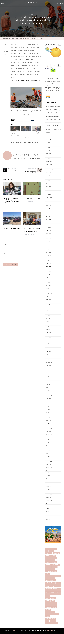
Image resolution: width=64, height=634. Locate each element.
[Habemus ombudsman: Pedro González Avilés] (36, 128)
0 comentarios (38, 29)
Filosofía (54, 562)
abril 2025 (48, 183)
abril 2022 (48, 282)
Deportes (53, 555)
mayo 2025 (48, 180)
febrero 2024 (48, 222)
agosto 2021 (48, 304)
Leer (18, 205)
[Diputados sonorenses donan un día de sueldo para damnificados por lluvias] (15, 128)
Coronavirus (48, 553)
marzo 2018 (48, 417)
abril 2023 (48, 249)
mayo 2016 (48, 478)
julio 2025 (48, 175)
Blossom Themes (50, 630)
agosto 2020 (48, 337)
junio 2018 (48, 409)
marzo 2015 (48, 516)
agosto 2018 (48, 403)
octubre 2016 (48, 464)
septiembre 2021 (49, 302)
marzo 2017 (48, 450)
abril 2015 (48, 514)
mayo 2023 (48, 246)
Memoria (47, 596)
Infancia (47, 573)
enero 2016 (48, 489)
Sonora (47, 616)
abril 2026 (48, 150)
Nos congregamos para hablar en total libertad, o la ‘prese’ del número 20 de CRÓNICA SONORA (53, 125)
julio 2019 (48, 373)
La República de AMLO (50, 582)
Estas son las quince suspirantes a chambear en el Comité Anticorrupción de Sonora (32, 230)
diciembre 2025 (49, 161)
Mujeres (47, 600)
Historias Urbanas (50, 569)
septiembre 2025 (49, 169)
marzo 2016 (48, 483)
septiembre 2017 (49, 434)
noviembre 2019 (49, 362)
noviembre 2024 (49, 197)
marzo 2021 (48, 318)
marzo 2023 (48, 252)
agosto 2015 (48, 503)
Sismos (36, 142)
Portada (9, 3)
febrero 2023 (48, 255)
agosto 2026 (48, 139)
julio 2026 (48, 142)
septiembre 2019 (49, 368)
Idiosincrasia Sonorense (51, 571)
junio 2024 (48, 211)
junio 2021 (48, 310)
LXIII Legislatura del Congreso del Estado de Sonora (52, 586)
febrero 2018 (48, 420)
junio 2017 (48, 442)
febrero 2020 (48, 354)
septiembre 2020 (49, 335)
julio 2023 (48, 241)
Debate (47, 555)
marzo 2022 (48, 285)
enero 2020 (48, 357)
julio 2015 (47, 505)
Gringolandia (56, 564)
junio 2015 (48, 508)
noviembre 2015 (49, 494)
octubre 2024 (48, 200)
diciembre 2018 (49, 392)
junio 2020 (48, 343)
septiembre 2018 (49, 401)
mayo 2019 (48, 379)
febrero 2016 (48, 486)
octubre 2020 (48, 332)
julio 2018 (48, 406)
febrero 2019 (48, 387)
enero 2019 (48, 390)
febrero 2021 (48, 321)
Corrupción (56, 553)
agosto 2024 (48, 205)
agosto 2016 (48, 470)
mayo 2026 (48, 147)
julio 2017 (48, 439)
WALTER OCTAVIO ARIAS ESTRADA (53, 129)
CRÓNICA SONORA (30, 2)
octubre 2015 (48, 497)
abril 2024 (48, 216)
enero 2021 (48, 324)
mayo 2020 (48, 346)
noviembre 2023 (49, 230)
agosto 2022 (48, 271)
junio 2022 (48, 277)
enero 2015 (48, 519)
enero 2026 (48, 158)
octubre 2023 (48, 233)
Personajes (48, 607)
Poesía (54, 607)
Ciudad (51, 551)
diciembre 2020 (49, 326)
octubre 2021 (48, 299)
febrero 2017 (48, 453)
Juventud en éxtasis (50, 578)
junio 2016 (48, 475)
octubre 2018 (48, 398)
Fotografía (48, 564)
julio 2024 (48, 208)
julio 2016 (47, 472)
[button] (47, 67)
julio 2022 (48, 274)
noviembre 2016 (49, 461)
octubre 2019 (48, 365)
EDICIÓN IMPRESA (49, 3)
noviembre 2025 (49, 164)
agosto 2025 (48, 172)
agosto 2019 (48, 370)
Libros (58, 582)
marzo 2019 (48, 384)
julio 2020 (48, 340)
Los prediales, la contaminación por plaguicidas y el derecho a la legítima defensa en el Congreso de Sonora (11, 201)
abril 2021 (48, 315)
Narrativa (41, 3)
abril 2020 (48, 348)
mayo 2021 (48, 313)
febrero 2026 (48, 156)
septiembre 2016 (49, 467)
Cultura (20, 3)
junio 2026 (48, 145)
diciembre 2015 (49, 492)
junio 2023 (48, 244)
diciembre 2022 (49, 260)
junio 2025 (48, 178)
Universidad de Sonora (50, 618)
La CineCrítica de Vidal (50, 580)
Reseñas (56, 614)
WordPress (32, 631)
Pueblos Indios (49, 614)
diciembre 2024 (49, 194)
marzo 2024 (48, 219)
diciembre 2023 (49, 227)
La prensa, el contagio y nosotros (32, 198)
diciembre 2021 (49, 293)
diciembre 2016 (49, 459)
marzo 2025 (48, 186)
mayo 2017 (48, 445)
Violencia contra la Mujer (51, 623)
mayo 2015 (48, 511)
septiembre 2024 (49, 202)
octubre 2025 (48, 167)
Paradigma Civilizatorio (51, 605)
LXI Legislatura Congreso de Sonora (28, 142)
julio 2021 (48, 307)
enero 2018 (48, 423)
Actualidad (15, 3)
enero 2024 (48, 224)
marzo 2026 (48, 153)
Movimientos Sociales (50, 598)
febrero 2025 (48, 189)
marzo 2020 (48, 351)
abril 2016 (48, 481)
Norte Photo (32, 85)
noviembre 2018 (49, 395)
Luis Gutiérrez (26, 85)
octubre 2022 (48, 266)
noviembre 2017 (49, 428)
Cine (47, 551)
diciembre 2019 (49, 359)
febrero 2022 (48, 288)
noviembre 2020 (49, 329)
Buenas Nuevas (19, 142)
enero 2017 (48, 456)
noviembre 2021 (49, 296)
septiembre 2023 (49, 235)
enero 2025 (48, 191)
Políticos (48, 609)
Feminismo (48, 562)
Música (53, 600)
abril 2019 (48, 381)
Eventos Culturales (50, 560)
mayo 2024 (48, 213)
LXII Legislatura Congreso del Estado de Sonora (52, 589)
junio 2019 (48, 376)
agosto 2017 (48, 437)
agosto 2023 (48, 238)
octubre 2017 (48, 431)
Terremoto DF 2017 (14, 144)
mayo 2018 (48, 412)
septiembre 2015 (49, 500)
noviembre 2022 (49, 263)
